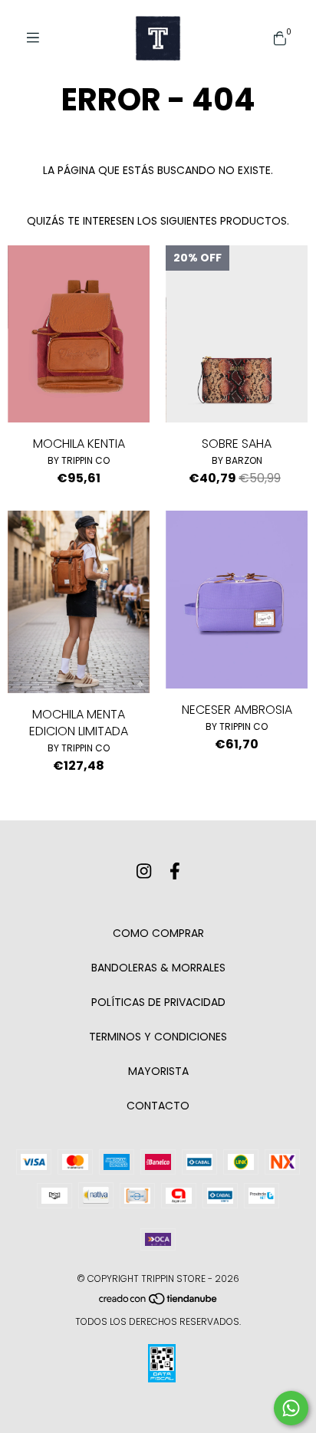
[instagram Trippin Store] (144, 871)
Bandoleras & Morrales (158, 967)
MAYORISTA (158, 1071)
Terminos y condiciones (158, 1036)
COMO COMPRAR (158, 933)
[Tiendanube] (158, 1301)
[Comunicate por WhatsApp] (291, 1408)
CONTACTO (158, 1105)
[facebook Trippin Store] (175, 871)
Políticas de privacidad (158, 1002)
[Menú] (38, 38)
